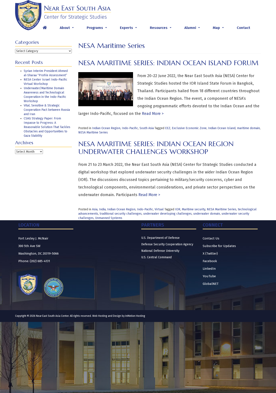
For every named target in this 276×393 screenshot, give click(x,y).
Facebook (210, 261)
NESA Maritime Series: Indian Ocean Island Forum (168, 63)
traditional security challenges (121, 214)
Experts (129, 28)
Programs (98, 28)
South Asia (147, 128)
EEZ (167, 128)
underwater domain (206, 214)
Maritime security (193, 209)
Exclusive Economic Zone (189, 128)
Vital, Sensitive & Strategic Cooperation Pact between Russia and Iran (47, 110)
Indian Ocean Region (106, 128)
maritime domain (248, 128)
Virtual (159, 209)
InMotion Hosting (135, 315)
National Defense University (160, 251)
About (67, 28)
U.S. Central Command (156, 257)
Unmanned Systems (108, 218)
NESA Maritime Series (93, 132)
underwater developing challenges (167, 214)
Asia (94, 209)
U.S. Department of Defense (160, 238)
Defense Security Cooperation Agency (167, 244)
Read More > (152, 113)
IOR (177, 209)
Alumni (193, 28)
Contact (243, 27)
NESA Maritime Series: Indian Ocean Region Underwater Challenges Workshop (156, 147)
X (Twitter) (210, 253)
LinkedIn (209, 269)
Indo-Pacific (130, 128)
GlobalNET (210, 284)
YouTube (209, 276)
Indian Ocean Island (221, 128)
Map (219, 28)
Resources (161, 28)
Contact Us (211, 238)
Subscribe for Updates (219, 246)
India (102, 209)
